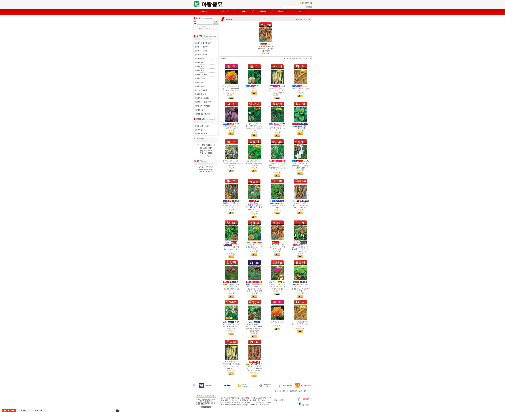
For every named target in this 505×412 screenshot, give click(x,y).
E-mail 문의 (206, 156)
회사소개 (278, 391)
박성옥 (269, 398)
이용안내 (306, 391)
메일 (226, 405)
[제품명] (302, 58)
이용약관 (285, 391)
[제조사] (308, 58)
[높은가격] (294, 58)
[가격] (288, 58)
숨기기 (117, 410)
